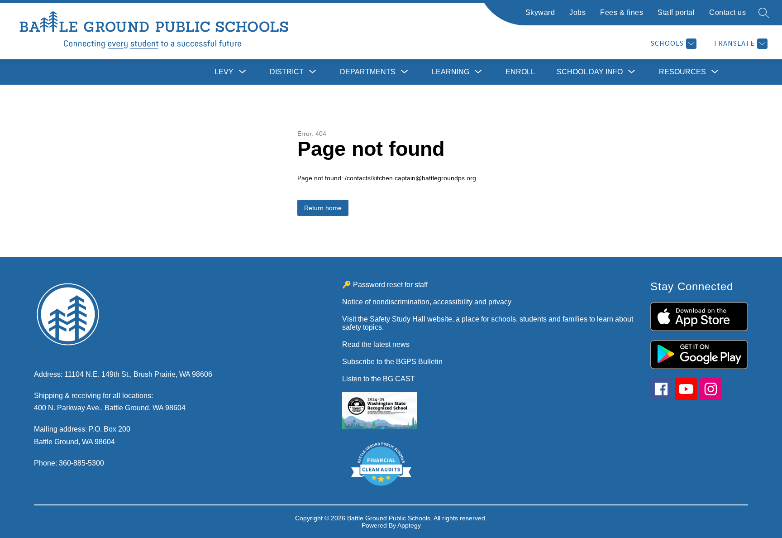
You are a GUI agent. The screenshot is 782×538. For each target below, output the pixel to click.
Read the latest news (376, 344)
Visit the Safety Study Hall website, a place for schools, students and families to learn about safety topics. (487, 323)
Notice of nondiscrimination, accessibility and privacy (426, 302)
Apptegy (409, 525)
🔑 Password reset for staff (385, 284)
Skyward (540, 12)
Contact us (727, 12)
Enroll (520, 72)
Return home (323, 207)
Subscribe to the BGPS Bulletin (392, 361)
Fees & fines (621, 12)
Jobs (577, 12)
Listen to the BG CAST (378, 379)
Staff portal (676, 12)
